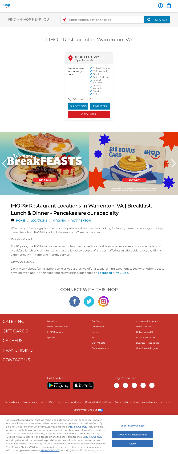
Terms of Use (47, 402)
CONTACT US (16, 359)
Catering (100, 106)
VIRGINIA (59, 220)
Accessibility (12, 402)
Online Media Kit (144, 332)
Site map (165, 402)
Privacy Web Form (146, 337)
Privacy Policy (29, 402)
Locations (39, 220)
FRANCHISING (18, 350)
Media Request (144, 326)
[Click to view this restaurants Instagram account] (103, 301)
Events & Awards (100, 348)
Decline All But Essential (132, 434)
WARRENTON (81, 220)
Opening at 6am (85, 60)
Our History (98, 326)
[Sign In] (160, 6)
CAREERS (13, 340)
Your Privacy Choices (85, 409)
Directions (78, 106)
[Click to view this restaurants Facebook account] (74, 301)
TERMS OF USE (78, 426)
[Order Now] (169, 6)
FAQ (94, 337)
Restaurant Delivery (57, 326)
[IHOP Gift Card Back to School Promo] (133, 163)
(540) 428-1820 (82, 99)
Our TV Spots (98, 343)
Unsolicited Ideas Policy (98, 402)
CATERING (14, 321)
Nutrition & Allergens (147, 348)
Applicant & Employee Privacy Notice (136, 402)
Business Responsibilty (148, 343)
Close (133, 443)
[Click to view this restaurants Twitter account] (89, 301)
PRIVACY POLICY (50, 450)
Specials (51, 337)
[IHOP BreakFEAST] (44, 163)
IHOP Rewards (55, 332)
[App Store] (83, 385)
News (95, 332)
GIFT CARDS (15, 330)
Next (173, 163)
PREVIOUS (4, 163)
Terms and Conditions (69, 402)
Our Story (97, 321)
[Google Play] (58, 385)
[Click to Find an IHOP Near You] (64, 20)
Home (21, 220)
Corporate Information (148, 321)
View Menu (89, 114)
